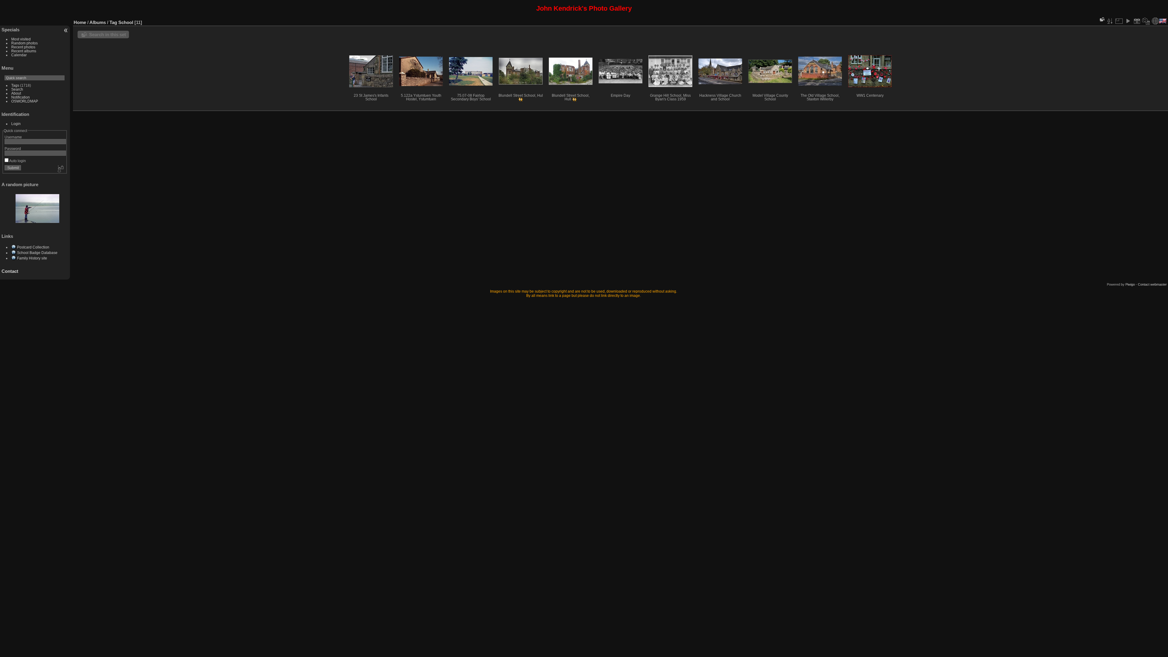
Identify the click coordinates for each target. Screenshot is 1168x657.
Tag (113, 22)
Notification (20, 97)
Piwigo (1130, 284)
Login (16, 124)
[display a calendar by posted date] (1137, 21)
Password (13, 149)
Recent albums (23, 51)
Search (17, 89)
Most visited (21, 39)
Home (80, 22)
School (125, 22)
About (16, 93)
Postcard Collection (33, 247)
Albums (97, 22)
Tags (15, 85)
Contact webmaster (1152, 284)
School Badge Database (37, 253)
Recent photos (23, 47)
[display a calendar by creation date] (1146, 21)
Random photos (24, 43)
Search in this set (107, 34)
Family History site (32, 258)
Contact (10, 271)
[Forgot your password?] (60, 169)
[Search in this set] (1101, 19)
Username (13, 137)
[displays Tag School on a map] (1155, 21)
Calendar (19, 55)
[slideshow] (1128, 21)
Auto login (17, 161)
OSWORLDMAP (24, 101)
